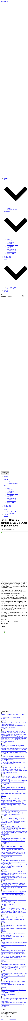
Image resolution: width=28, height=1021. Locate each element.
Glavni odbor (10, 240)
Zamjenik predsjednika (12, 245)
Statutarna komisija (11, 252)
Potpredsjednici (10, 246)
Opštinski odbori (8, 256)
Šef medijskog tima (11, 250)
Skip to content (4, 1)
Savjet (8, 254)
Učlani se (6, 291)
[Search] (1, 294)
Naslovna (6, 178)
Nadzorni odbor (11, 253)
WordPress (13, 1019)
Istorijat (8, 208)
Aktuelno (6, 290)
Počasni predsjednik (12, 247)
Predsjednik (10, 243)
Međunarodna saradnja (12, 209)
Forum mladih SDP (11, 287)
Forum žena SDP (11, 289)
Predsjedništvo (10, 242)
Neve (2, 1019)
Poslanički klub (7, 257)
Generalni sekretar (11, 249)
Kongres (9, 239)
